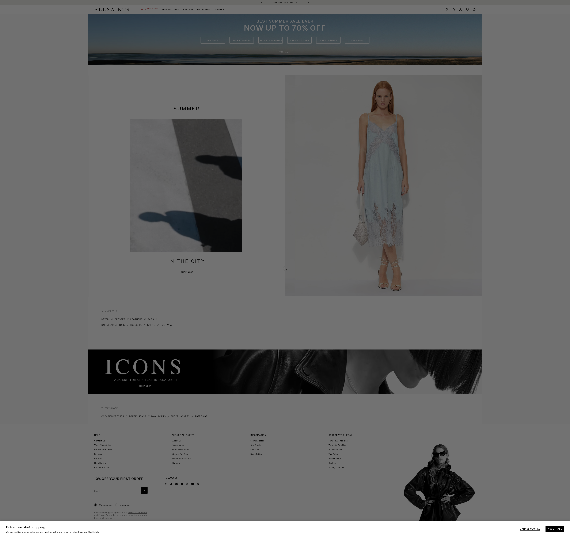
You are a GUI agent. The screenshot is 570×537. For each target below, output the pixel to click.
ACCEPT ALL (555, 529)
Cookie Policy (94, 532)
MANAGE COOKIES (530, 529)
